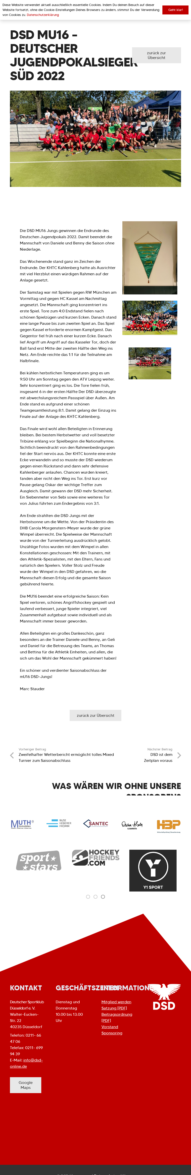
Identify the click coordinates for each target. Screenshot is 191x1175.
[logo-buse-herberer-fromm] (59, 823)
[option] (38, 861)
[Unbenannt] (153, 871)
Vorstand (109, 1026)
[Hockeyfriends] (95, 858)
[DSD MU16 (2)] (149, 318)
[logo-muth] (22, 824)
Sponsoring (111, 1033)
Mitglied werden (116, 1002)
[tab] (88, 896)
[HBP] (168, 826)
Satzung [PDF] (114, 1008)
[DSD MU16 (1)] (150, 363)
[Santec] (95, 823)
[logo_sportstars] (38, 861)
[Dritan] (132, 825)
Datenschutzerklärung (43, 15)
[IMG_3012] (149, 257)
